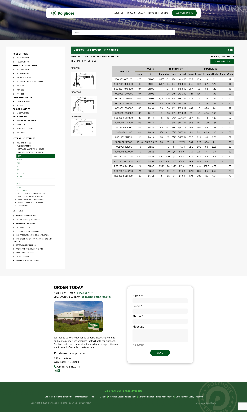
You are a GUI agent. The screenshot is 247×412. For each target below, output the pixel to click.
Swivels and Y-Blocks (25, 253)
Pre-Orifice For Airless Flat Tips (29, 249)
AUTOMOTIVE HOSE (24, 78)
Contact (165, 13)
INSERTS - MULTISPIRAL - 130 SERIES (31, 196)
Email (137, 306)
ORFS (18, 163)
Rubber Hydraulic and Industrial (58, 397)
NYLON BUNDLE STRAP (25, 129)
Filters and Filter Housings (27, 231)
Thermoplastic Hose (84, 397)
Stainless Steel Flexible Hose (122, 397)
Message (139, 326)
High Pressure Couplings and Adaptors (32, 235)
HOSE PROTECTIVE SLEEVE (26, 120)
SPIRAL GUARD (22, 125)
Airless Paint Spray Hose (26, 216)
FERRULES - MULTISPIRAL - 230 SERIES (31, 193)
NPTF (18, 170)
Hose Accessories (165, 397)
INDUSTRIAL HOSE (23, 62)
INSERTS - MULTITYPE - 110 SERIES (30, 152)
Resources (153, 13)
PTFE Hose (101, 397)
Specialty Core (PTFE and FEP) (28, 220)
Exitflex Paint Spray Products (189, 397)
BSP (19, 156)
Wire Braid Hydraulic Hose (27, 260)
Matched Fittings (146, 397)
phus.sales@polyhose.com (96, 296)
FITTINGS (20, 106)
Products (130, 13)
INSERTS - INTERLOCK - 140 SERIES (30, 202)
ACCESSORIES (21, 191)
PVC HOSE (20, 94)
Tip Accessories (22, 257)
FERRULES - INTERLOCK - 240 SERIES (31, 199)
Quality (141, 13)
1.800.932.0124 (85, 293)
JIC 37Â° (19, 159)
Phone (138, 316)
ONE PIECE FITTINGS (24, 143)
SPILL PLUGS (21, 133)
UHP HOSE (20, 90)
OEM (18, 184)
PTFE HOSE (20, 86)
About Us (118, 13)
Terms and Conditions (205, 403)
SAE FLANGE (21, 173)
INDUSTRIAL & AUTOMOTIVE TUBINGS (30, 82)
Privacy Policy (84, 403)
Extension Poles (23, 227)
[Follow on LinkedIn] (59, 370)
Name (138, 296)
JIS (17, 180)
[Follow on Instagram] (55, 370)
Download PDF (221, 61)
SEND (160, 352)
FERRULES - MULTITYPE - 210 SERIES (31, 149)
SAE (17, 166)
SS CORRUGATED (23, 113)
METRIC (19, 177)
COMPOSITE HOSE (23, 101)
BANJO (18, 187)
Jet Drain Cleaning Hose (26, 245)
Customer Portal (184, 13)
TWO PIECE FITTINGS (24, 146)
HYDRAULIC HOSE (23, 58)
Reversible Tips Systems (26, 223)
